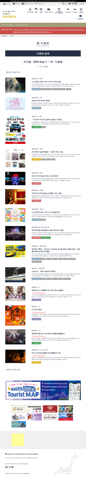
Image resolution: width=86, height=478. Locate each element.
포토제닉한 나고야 (22, 25)
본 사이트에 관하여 (10, 463)
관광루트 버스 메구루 (28, 3)
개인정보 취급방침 (23, 463)
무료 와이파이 (40, 3)
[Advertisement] (18, 440)
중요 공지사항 (8, 3)
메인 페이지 (4, 35)
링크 (16, 463)
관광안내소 (17, 3)
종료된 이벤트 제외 (13, 72)
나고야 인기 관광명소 (7, 25)
